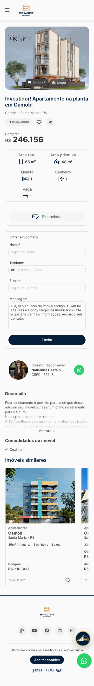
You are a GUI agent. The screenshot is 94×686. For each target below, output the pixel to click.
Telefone (17, 263)
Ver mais (45, 431)
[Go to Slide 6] (49, 517)
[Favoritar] (39, 122)
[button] (47, 58)
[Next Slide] (85, 58)
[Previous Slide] (9, 58)
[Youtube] (34, 631)
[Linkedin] (59, 631)
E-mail (15, 281)
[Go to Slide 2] (35, 517)
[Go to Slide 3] (39, 517)
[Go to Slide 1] (31, 516)
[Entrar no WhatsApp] (79, 370)
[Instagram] (72, 631)
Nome (14, 245)
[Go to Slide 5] (46, 517)
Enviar (47, 340)
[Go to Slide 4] (42, 517)
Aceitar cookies (47, 660)
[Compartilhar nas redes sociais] (50, 122)
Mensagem (18, 299)
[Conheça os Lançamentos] (82, 638)
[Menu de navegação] (7, 10)
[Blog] (22, 631)
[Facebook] (47, 631)
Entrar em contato (23, 237)
